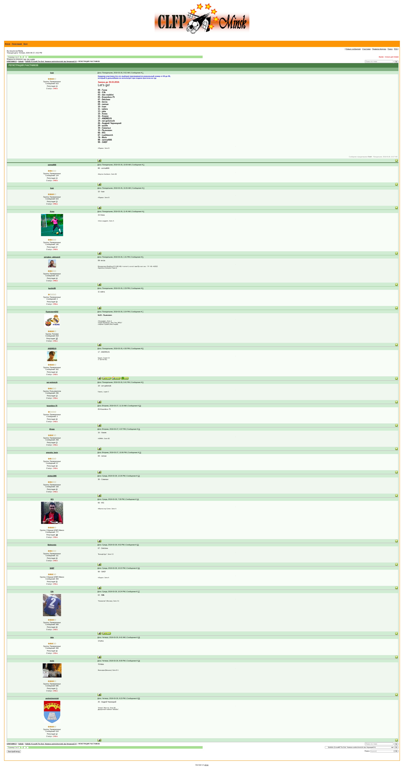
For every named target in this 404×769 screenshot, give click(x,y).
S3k (51, 591)
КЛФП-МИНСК (12, 61)
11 (139, 429)
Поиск (390, 49)
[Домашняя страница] (115, 378)
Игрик (52, 429)
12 (140, 452)
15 (138, 545)
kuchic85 (52, 288)
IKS (52, 499)
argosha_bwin (52, 452)
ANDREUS (52, 348)
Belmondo (52, 545)
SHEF (52, 568)
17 (139, 591)
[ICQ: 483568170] (125, 378)
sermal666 (52, 165)
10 (140, 406)
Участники (366, 49)
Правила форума (379, 49)
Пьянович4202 (52, 312)
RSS (396, 49)
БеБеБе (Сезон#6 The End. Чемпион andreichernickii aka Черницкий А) (51, 61)
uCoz (206, 765)
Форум (7, 44)
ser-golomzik (52, 382)
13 (139, 476)
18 (139, 637)
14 (138, 499)
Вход (25, 44)
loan (25, 59)
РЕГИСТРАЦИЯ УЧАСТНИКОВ (89, 61)
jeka (52, 637)
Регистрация (17, 44)
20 (139, 698)
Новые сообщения (353, 49)
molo (52, 661)
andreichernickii (52, 698)
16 (139, 568)
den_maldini (31, 59)
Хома (52, 211)
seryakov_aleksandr (52, 257)
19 (139, 661)
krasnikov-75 (52, 406)
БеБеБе (21, 61)
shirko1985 (52, 476)
